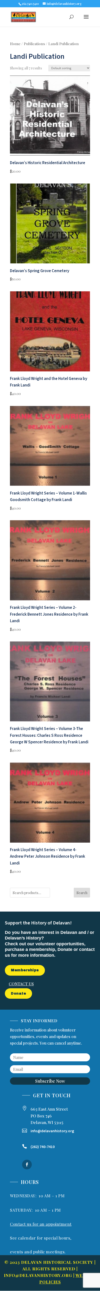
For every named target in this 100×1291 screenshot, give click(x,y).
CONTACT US (21, 983)
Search (81, 892)
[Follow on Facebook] (27, 1164)
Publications (34, 43)
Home (15, 43)
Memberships (25, 970)
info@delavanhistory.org (38, 1275)
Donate (18, 993)
